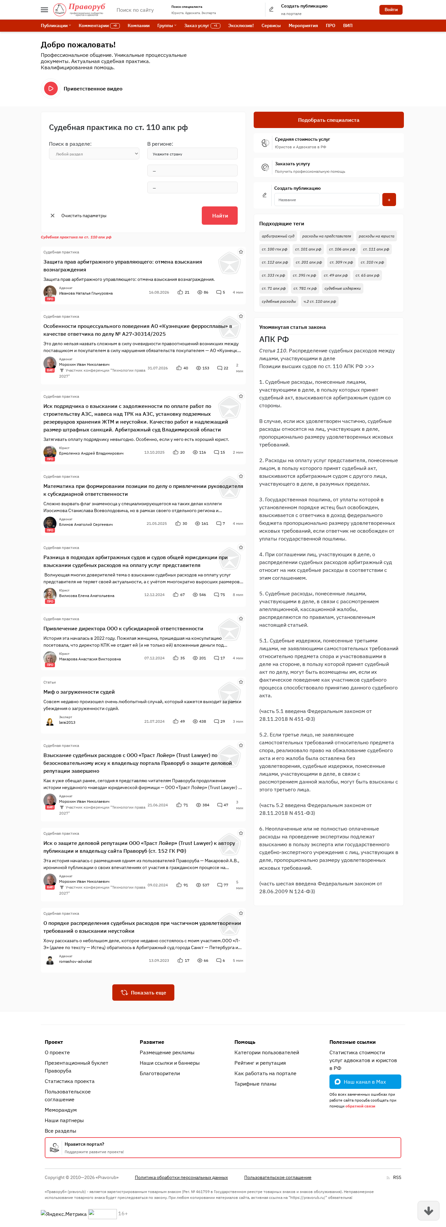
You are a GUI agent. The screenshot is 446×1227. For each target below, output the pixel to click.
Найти (220, 215)
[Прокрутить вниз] (428, 1211)
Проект (54, 1042)
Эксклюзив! (241, 25)
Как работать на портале (265, 1073)
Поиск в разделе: (70, 143)
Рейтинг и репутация (260, 1062)
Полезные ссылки (352, 1042)
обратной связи (360, 1106)
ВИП (348, 25)
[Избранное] (241, 251)
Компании (139, 25)
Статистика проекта (70, 1081)
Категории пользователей (266, 1052)
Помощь (244, 1042)
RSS (397, 1177)
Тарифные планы (255, 1083)
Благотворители (160, 1073)
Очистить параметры (83, 215)
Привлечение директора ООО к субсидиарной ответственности (123, 628)
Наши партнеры (64, 1120)
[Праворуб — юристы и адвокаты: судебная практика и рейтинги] (79, 9)
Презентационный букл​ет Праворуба (76, 1066)
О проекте (57, 1052)
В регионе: (160, 143)
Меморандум (61, 1109)
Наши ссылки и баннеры (170, 1062)
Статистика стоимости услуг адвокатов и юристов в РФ (363, 1060)
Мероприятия (303, 25)
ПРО (330, 25)
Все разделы (60, 1130)
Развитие (152, 1042)
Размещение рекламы (167, 1052)
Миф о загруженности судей (79, 691)
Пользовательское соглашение (68, 1095)
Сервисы (271, 25)
